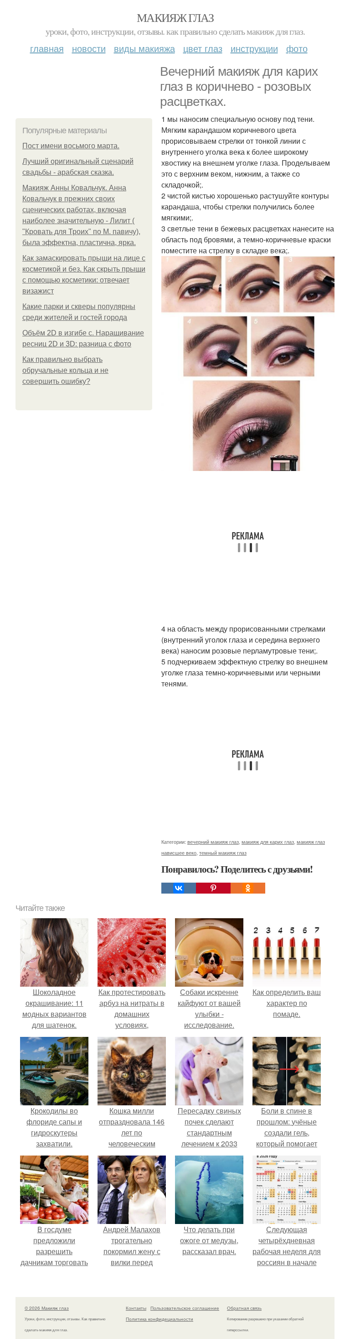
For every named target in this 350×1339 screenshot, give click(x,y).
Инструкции (254, 48)
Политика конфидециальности (159, 1319)
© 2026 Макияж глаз (47, 1308)
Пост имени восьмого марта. (70, 146)
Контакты (136, 1308)
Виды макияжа (144, 48)
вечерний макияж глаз (213, 841)
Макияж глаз (175, 17)
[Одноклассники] (248, 888)
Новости (89, 48)
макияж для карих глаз (268, 841)
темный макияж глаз (223, 852)
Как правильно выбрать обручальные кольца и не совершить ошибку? (65, 370)
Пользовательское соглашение (184, 1308)
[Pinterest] (213, 888)
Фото (297, 48)
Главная (47, 48)
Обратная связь (244, 1308)
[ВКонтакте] (178, 888)
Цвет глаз (202, 48)
